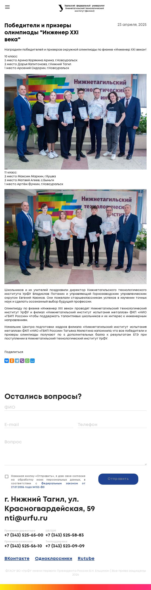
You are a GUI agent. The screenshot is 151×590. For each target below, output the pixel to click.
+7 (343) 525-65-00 (23, 535)
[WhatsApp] (27, 360)
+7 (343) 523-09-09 (65, 546)
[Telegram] (17, 360)
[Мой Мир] (32, 360)
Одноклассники (53, 559)
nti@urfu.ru (26, 518)
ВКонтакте (16, 559)
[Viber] (22, 360)
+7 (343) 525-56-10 (23, 546)
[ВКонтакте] (6, 360)
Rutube (86, 559)
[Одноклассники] (12, 360)
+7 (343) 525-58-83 (64, 535)
